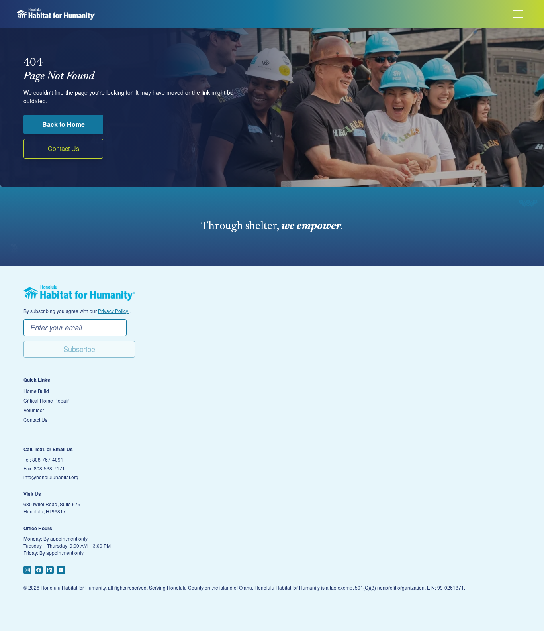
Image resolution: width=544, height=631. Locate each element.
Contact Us (63, 148)
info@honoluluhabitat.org (50, 477)
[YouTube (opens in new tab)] (61, 570)
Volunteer (33, 410)
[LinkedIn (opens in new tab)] (50, 570)
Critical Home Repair (46, 400)
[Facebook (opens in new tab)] (39, 570)
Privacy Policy (113, 310)
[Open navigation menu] (518, 14)
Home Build (36, 391)
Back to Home (63, 124)
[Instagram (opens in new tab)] (27, 570)
